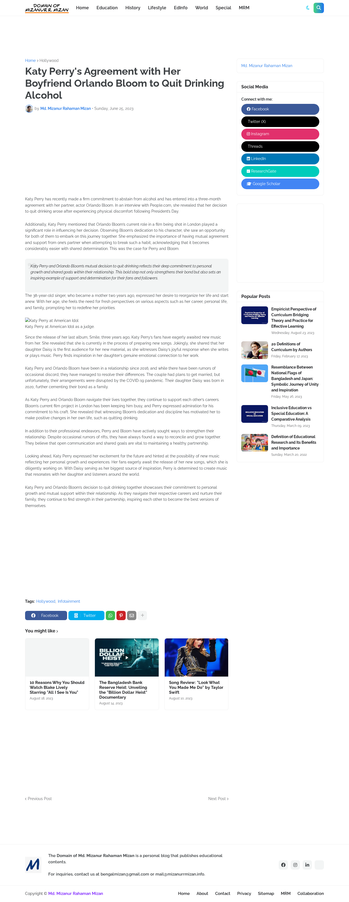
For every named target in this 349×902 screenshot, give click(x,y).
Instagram (259, 134)
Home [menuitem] (82, 7)
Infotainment (69, 601)
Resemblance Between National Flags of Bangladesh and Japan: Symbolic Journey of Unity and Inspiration (295, 378)
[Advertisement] (121, 36)
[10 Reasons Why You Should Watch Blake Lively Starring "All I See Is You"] (57, 657)
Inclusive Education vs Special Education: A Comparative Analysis (291, 413)
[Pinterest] (121, 615)
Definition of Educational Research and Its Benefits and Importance (293, 442)
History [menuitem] (132, 7)
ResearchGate (263, 171)
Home (30, 60)
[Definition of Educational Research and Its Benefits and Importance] (254, 443)
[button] (308, 8)
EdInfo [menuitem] (181, 7)
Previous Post (40, 799)
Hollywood (49, 60)
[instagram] (295, 865)
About (202, 893)
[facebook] (283, 865)
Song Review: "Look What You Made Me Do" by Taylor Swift (196, 687)
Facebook (260, 109)
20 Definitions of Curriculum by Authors (291, 347)
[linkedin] (307, 865)
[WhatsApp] (110, 615)
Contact (222, 893)
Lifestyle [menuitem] (157, 7)
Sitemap (266, 893)
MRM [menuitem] (244, 7)
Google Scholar (266, 184)
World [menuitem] (201, 7)
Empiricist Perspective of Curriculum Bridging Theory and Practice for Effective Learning (293, 317)
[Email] (131, 615)
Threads (255, 146)
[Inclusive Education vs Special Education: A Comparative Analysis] (254, 414)
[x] (319, 865)
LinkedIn (258, 158)
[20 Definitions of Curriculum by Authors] (254, 350)
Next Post (217, 799)
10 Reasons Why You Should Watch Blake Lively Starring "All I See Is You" (57, 687)
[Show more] (142, 615)
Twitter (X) (256, 121)
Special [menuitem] (223, 7)
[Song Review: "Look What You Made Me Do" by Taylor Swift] (196, 657)
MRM (286, 893)
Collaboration (310, 893)
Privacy (244, 893)
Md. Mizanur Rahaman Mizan (266, 66)
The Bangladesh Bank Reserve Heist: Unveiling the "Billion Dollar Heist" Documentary (123, 690)
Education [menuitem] (107, 7)
